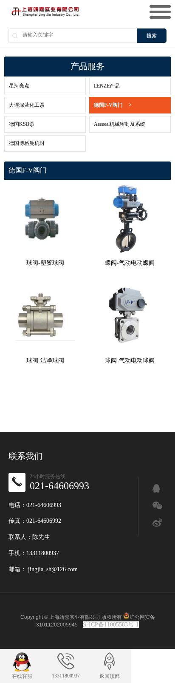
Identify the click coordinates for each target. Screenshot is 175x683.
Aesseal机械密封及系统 (119, 124)
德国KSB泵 (21, 124)
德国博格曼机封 (27, 143)
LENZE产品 (107, 86)
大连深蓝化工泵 (27, 105)
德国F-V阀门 (113, 105)
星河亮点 (19, 86)
